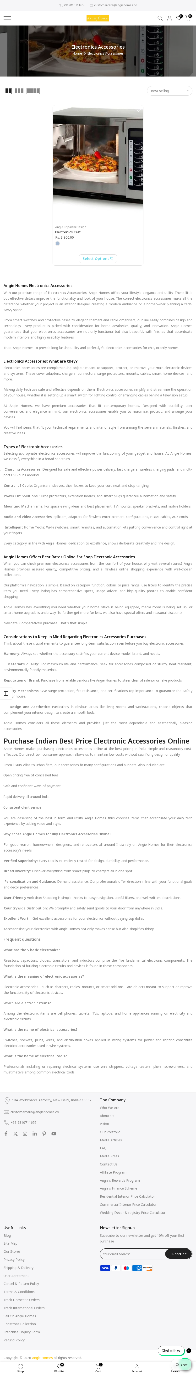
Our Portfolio (110, 1132)
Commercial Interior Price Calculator (128, 1204)
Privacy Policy (14, 1259)
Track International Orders (24, 1308)
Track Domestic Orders (22, 1300)
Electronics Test (68, 232)
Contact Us (108, 1164)
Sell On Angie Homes (20, 1316)
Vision (104, 1124)
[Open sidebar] (6, 693)
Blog (7, 1235)
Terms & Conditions (19, 1291)
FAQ (103, 1148)
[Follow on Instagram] (25, 1133)
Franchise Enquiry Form (22, 1332)
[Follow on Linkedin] (34, 1133)
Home (77, 53)
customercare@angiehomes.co (115, 5)
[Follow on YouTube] (53, 1133)
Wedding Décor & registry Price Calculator (132, 1212)
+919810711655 (74, 5)
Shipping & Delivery (18, 1267)
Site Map (10, 1243)
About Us (107, 1115)
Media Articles (111, 1140)
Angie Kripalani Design (70, 227)
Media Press (109, 1156)
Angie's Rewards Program (120, 1180)
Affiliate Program (113, 1172)
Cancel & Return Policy (21, 1283)
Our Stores (12, 1251)
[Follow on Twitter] (15, 1133)
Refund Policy (14, 1340)
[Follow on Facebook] (6, 1133)
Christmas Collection (20, 1324)
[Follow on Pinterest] (44, 1133)
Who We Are (109, 1107)
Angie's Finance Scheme (118, 1188)
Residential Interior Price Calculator (127, 1196)
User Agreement (16, 1275)
